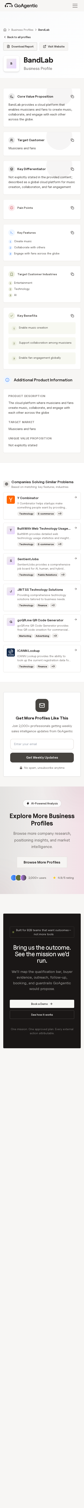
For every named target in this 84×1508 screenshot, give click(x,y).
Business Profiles (22, 29)
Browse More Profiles (42, 862)
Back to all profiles (19, 37)
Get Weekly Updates (42, 757)
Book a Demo (39, 1003)
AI (15, 295)
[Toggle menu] (75, 6)
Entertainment (23, 282)
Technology (22, 288)
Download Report (23, 46)
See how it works (42, 1014)
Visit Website (56, 46)
